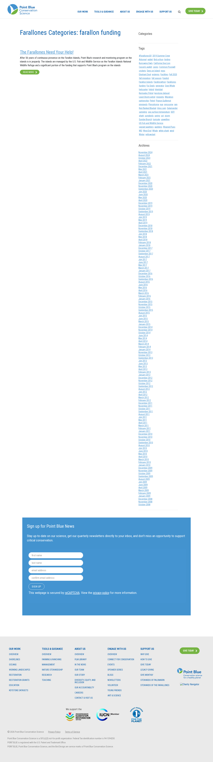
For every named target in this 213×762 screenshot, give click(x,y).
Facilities (164, 74)
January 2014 (144, 349)
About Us (125, 11)
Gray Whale (170, 85)
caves (155, 67)
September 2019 (145, 211)
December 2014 (145, 327)
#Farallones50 (145, 55)
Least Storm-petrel (147, 97)
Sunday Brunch (145, 119)
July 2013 (142, 361)
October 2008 (144, 504)
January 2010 (144, 465)
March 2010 (143, 459)
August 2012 (144, 389)
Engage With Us (144, 11)
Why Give (144, 654)
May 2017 (142, 265)
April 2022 (142, 161)
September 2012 (145, 386)
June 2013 (143, 363)
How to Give (146, 659)
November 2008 (145, 502)
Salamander (172, 108)
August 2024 (144, 155)
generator (160, 85)
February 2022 (144, 163)
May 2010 (142, 454)
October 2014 (144, 332)
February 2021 (144, 177)
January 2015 (144, 324)
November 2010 (145, 437)
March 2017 (143, 268)
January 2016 (144, 299)
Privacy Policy (54, 732)
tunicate (156, 119)
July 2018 (142, 234)
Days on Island (153, 70)
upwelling (165, 119)
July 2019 (142, 217)
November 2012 (145, 380)
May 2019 (142, 220)
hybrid (151, 89)
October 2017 (144, 251)
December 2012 (145, 378)
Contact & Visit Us (84, 698)
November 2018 (145, 228)
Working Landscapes (19, 670)
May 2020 (142, 197)
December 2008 (145, 499)
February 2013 (144, 372)
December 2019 (145, 203)
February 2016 (144, 296)
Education (14, 685)
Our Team (79, 670)
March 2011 (143, 425)
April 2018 (142, 239)
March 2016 (143, 293)
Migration (169, 97)
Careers (79, 693)
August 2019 (144, 214)
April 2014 (142, 341)
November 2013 (145, 352)
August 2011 (144, 414)
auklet (150, 59)
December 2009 (145, 468)
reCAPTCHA (72, 593)
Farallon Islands (146, 82)
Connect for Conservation (121, 659)
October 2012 (144, 383)
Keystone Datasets (18, 690)
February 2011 (144, 428)
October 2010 (144, 440)
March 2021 (143, 175)
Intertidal (159, 89)
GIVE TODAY (188, 650)
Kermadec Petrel (146, 93)
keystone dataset (162, 93)
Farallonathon (160, 82)
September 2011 (145, 411)
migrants (160, 97)
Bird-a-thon (158, 59)
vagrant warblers (146, 127)
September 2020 (145, 189)
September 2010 (145, 442)
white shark (164, 130)
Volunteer (113, 685)
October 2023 (144, 158)
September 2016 (145, 279)
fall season (157, 78)
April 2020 (142, 200)
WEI (140, 130)
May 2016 (142, 287)
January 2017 (144, 270)
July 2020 (142, 191)
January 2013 (144, 375)
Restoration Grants (19, 680)
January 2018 (144, 245)
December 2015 (145, 301)
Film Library (81, 659)
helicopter (143, 89)
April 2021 (142, 172)
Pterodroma (153, 104)
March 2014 (143, 344)
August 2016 (144, 282)
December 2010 (145, 434)
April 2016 (142, 290)
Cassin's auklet (145, 67)
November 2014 (145, 330)
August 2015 (144, 313)
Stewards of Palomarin (152, 680)
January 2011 (144, 431)
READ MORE (28, 72)
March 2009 (143, 490)
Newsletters (114, 680)
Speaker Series (115, 670)
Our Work (82, 11)
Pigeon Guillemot (163, 100)
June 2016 (143, 285)
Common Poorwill (167, 67)
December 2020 (145, 183)
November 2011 (145, 406)
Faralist (165, 78)
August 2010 (144, 445)
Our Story (80, 675)
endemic (156, 74)
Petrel (152, 100)
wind (172, 130)
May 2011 (142, 420)
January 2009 (144, 496)
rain (175, 104)
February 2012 (144, 400)
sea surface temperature (159, 112)
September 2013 (145, 358)
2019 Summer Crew (161, 55)
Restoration (15, 675)
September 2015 (145, 310)
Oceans (13, 664)
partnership (144, 100)
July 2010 (142, 448)
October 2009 (144, 473)
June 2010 (143, 451)
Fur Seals (151, 85)
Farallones (171, 82)
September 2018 (145, 231)
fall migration (145, 78)
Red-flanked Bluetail (147, 108)
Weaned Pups (169, 127)
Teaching (46, 680)
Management (48, 664)
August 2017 (144, 256)
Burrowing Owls (146, 63)
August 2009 (144, 479)
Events (111, 664)
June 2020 (143, 194)
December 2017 (145, 248)
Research (47, 675)
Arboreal (143, 59)
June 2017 (143, 262)
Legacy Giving (147, 670)
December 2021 (145, 166)
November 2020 (145, 186)
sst (162, 115)
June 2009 (143, 484)
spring (157, 115)
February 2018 (144, 242)
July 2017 (142, 259)
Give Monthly (146, 675)
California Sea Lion (162, 63)
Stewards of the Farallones (154, 685)
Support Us (166, 11)
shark (141, 115)
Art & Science (114, 695)
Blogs (110, 675)
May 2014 (142, 338)
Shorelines (14, 659)
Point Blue (22, 9)
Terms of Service (72, 732)
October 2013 (144, 355)
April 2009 (142, 487)
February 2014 (144, 346)
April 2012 (142, 394)
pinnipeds (143, 104)
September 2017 (145, 253)
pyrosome (168, 104)
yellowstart (150, 134)
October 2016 (144, 276)
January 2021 (144, 180)
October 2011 (144, 408)
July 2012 (142, 392)
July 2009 (142, 482)
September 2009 (145, 476)
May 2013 (142, 366)
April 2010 (142, 456)
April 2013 (142, 369)
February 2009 (144, 493)
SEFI (172, 112)
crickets (142, 70)
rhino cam (161, 108)
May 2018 (142, 237)
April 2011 (142, 423)
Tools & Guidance (104, 11)
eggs (163, 70)
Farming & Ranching (51, 659)
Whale (155, 130)
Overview (13, 654)
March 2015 (143, 321)
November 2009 (145, 470)
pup (161, 104)
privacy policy (101, 593)
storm (167, 115)
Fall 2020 (173, 74)
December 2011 (145, 403)
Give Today (194, 11)
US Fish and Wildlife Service (151, 123)
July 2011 (142, 417)
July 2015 (142, 315)
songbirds (149, 115)
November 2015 (145, 304)
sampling (143, 112)
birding (167, 59)
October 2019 (144, 208)
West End (147, 130)
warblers (158, 127)
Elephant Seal (145, 74)
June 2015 (143, 318)
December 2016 (145, 273)
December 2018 (145, 225)
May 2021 (142, 169)
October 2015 (144, 307)
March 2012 (143, 397)
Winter (142, 134)
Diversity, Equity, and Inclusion (85, 681)
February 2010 (144, 462)
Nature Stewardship (52, 670)
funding (142, 85)
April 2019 (142, 223)
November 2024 (145, 152)
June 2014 (143, 335)
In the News (80, 664)
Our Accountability (84, 687)
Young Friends (115, 690)
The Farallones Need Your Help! (46, 52)
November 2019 (145, 206)
